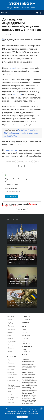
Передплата (12, 366)
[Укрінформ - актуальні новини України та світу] (22, 4)
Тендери (11, 377)
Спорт (10, 351)
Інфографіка (27, 335)
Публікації (26, 320)
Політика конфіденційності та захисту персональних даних (14, 388)
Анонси (32, 8)
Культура (11, 345)
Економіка (11, 329)
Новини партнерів (26, 342)
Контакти (11, 363)
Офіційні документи (26, 350)
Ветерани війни (10, 161)
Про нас (11, 360)
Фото (24, 326)
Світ (9, 335)
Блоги (24, 332)
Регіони (10, 338)
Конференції (27, 346)
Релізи (24, 354)
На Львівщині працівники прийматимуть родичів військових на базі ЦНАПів (21, 133)
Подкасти (26, 316)
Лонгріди (25, 338)
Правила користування (12, 373)
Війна (10, 319)
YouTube (16, 206)
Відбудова (11, 323)
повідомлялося (11, 150)
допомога (29, 161)
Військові (20, 161)
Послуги (9, 8)
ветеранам (17, 95)
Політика (11, 326)
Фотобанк (17, 8)
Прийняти (22, 417)
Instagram (6, 206)
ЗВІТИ (10, 394)
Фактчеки (11, 332)
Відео (24, 329)
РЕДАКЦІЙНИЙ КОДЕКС (13, 398)
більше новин (22, 209)
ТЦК (36, 161)
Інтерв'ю (25, 323)
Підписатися (11, 196)
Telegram (32, 204)
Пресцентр (25, 8)
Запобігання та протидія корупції (14, 381)
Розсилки (11, 402)
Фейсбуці (14, 68)
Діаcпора (11, 348)
